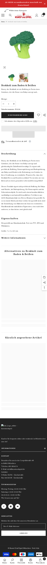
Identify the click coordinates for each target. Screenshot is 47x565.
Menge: (4, 99)
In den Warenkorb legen (17, 115)
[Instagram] (10, 506)
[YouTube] (17, 506)
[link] (38, 115)
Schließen (45, 4)
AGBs (35, 121)
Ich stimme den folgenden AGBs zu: (18, 121)
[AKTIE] (44, 115)
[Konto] (36, 15)
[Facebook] (3, 506)
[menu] (2, 15)
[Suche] (10, 15)
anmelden (23, 533)
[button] (23, 134)
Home (3, 21)
